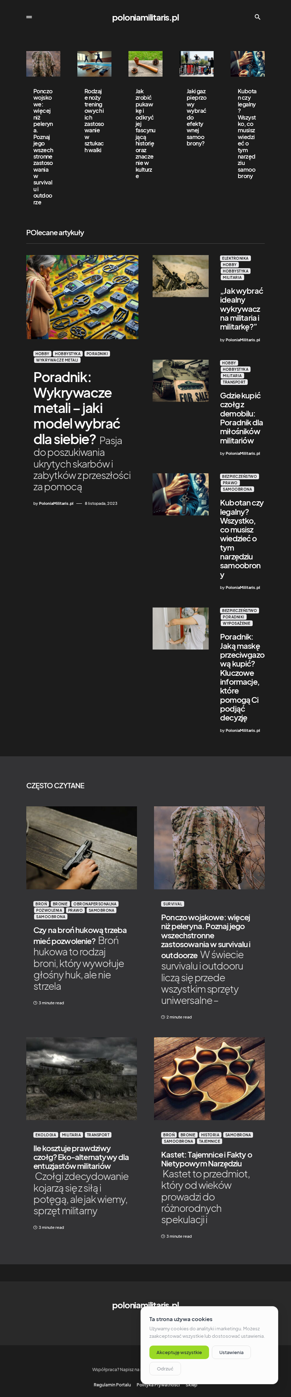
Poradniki (97, 354)
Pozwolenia (49, 910)
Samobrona (102, 910)
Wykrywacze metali (57, 360)
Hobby (42, 354)
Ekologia (45, 1135)
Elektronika (235, 258)
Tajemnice (209, 1141)
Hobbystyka (68, 354)
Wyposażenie (237, 623)
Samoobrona (237, 489)
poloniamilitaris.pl (145, 17)
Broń (41, 904)
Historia (210, 1135)
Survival (172, 904)
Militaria (232, 277)
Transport (234, 382)
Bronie (60, 904)
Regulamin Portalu (112, 1385)
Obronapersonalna (94, 904)
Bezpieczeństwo (239, 476)
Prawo (230, 483)
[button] (29, 17)
